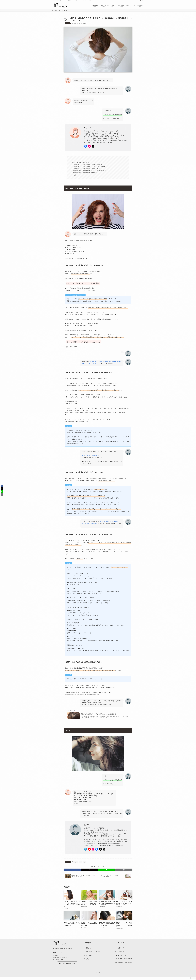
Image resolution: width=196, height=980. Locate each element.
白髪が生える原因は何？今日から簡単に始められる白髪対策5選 (98, 714)
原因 (80, 862)
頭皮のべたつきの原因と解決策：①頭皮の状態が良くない (89, 164)
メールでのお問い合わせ (68, 963)
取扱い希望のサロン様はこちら (125, 959)
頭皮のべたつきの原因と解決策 (81, 162)
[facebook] (137, 1)
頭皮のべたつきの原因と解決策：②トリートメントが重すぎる (90, 166)
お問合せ (88, 959)
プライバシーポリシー (92, 955)
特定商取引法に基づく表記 (93, 951)
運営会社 (88, 948)
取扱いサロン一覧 (121, 955)
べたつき (76, 862)
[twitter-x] (139, 1)
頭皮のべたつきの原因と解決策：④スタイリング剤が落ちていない (91, 170)
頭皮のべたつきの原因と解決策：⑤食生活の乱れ (87, 172)
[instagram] (141, 1)
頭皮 (84, 862)
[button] (72, 870)
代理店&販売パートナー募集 (124, 962)
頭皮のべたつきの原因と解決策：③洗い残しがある (87, 168)
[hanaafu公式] (59, 5)
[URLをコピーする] (123, 870)
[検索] (143, 1)
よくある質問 (120, 951)
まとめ (74, 175)
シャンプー (68, 23)
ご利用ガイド (120, 948)
